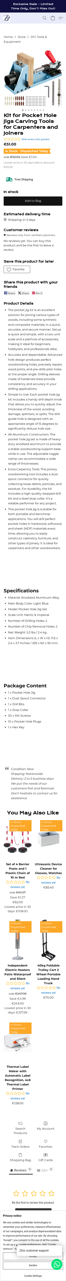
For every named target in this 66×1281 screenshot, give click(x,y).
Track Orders (20, 1146)
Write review (27, 139)
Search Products (20, 1131)
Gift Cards (45, 1160)
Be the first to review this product (33, 1202)
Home (8, 37)
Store (22, 37)
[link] (33, 1274)
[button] (6, 18)
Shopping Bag (20, 1160)
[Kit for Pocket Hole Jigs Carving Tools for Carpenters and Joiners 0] (33, 77)
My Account (45, 1128)
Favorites (45, 1146)
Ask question (43, 139)
